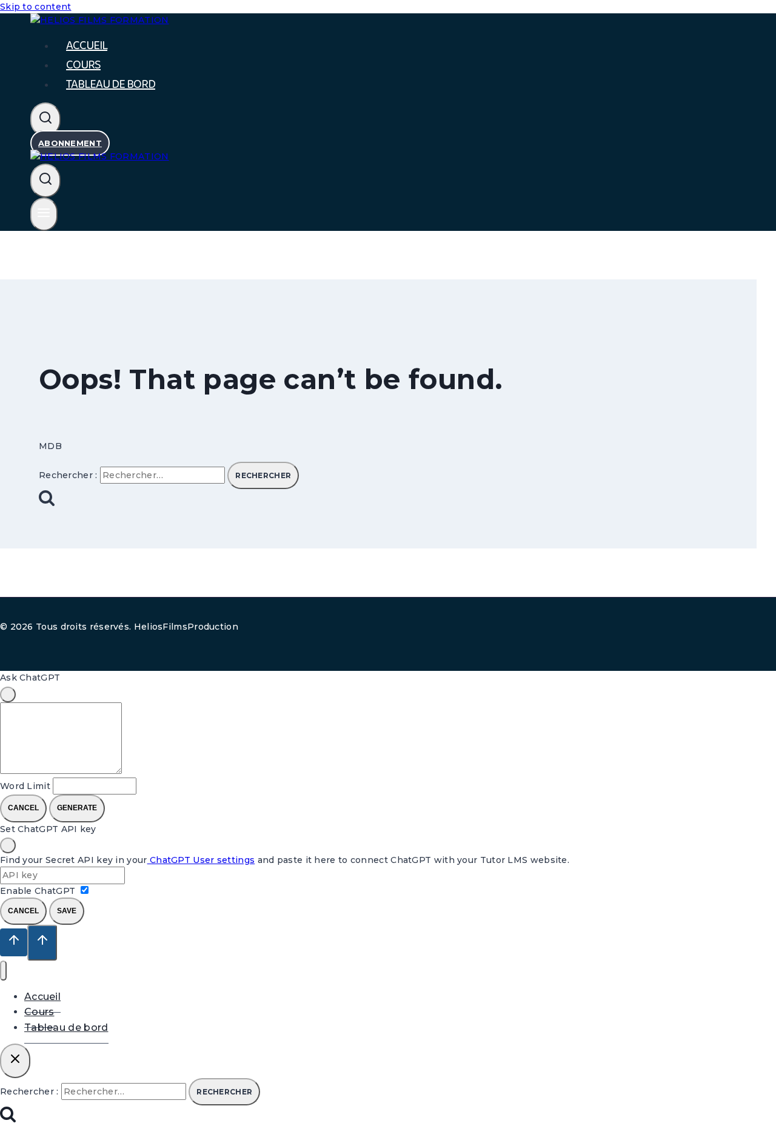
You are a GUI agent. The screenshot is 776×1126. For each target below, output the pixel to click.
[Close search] (15, 1061)
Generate (77, 808)
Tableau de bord (110, 84)
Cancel (23, 808)
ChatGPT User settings (201, 859)
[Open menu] (44, 215)
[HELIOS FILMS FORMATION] (99, 156)
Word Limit (25, 786)
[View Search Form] (45, 119)
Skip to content (36, 6)
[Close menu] (3, 971)
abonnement (70, 143)
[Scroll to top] (13, 942)
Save (66, 911)
